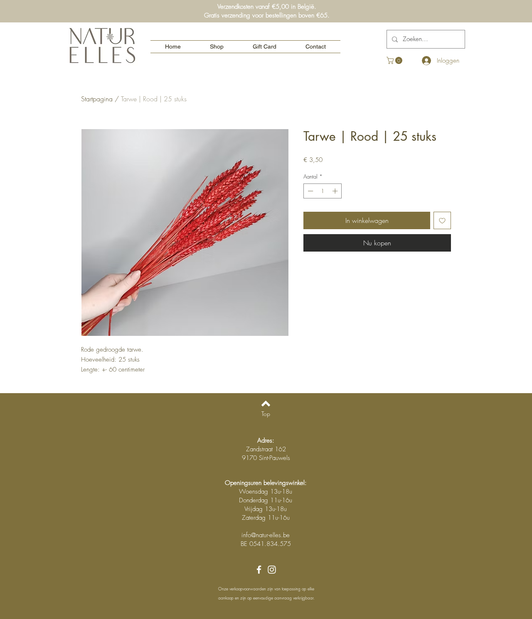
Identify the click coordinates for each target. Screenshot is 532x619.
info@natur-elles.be (265, 535)
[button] (395, 60)
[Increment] (336, 191)
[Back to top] (265, 403)
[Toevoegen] (442, 220)
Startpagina (97, 98)
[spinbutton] (323, 191)
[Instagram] (271, 569)
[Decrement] (310, 191)
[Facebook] (259, 569)
